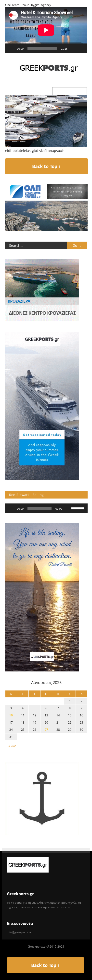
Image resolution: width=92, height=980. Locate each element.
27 (46, 730)
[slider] (78, 507)
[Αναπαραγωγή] (11, 48)
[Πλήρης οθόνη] (80, 48)
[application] (46, 30)
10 (11, 715)
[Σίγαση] (72, 48)
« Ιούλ (12, 746)
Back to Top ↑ (46, 166)
